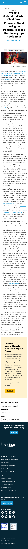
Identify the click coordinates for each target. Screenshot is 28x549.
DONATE (10, 391)
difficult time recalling (9, 204)
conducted (8, 79)
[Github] (13, 517)
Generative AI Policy (6, 540)
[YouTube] (6, 517)
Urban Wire (14, 10)
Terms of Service (11, 538)
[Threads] (10, 513)
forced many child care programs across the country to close (13, 73)
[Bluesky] (6, 513)
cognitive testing (13, 283)
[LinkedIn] (2, 513)
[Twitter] (10, 517)
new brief (4, 108)
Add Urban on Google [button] (16, 50)
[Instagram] (13, 513)
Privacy (3, 538)
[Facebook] (2, 517)
